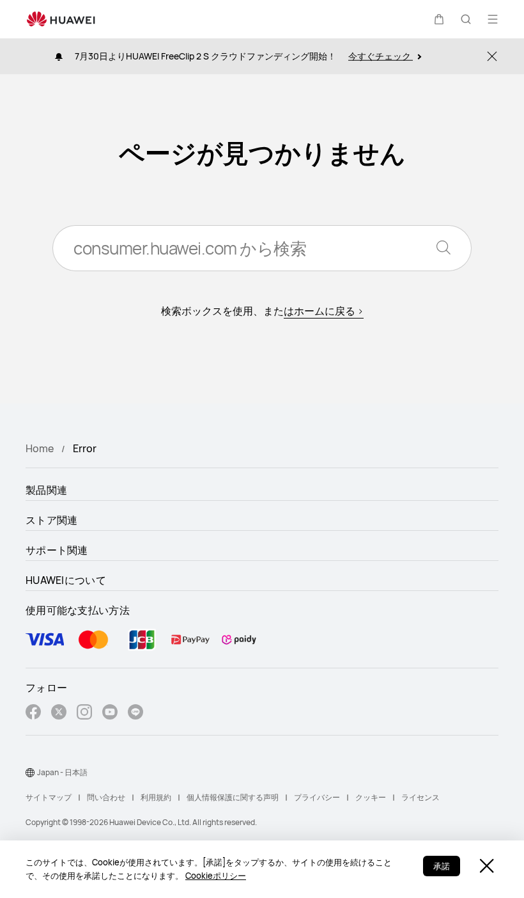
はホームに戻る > (324, 311)
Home (40, 448)
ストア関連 (52, 520)
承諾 (441, 866)
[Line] (135, 713)
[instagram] (84, 713)
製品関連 (46, 490)
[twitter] (58, 713)
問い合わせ (106, 797)
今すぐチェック (380, 56)
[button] (439, 19)
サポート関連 (57, 550)
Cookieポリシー (215, 875)
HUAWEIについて (66, 580)
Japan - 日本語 (62, 772)
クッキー (370, 797)
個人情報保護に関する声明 (233, 797)
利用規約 (156, 797)
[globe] (30, 772)
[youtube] (110, 713)
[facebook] (33, 713)
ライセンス (420, 797)
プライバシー (317, 797)
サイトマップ (49, 797)
